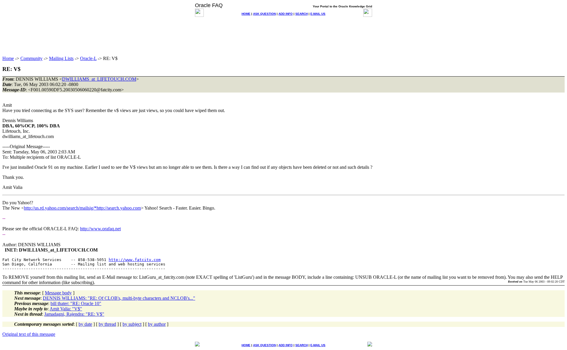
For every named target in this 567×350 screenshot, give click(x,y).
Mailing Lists (61, 58)
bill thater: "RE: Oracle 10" (75, 303)
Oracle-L (88, 58)
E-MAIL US (317, 13)
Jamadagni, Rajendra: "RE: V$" (74, 314)
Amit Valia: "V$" (66, 308)
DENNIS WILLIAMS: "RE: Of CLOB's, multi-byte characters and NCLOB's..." (119, 298)
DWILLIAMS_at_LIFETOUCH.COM (99, 79)
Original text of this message (28, 334)
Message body (58, 292)
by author (157, 324)
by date (85, 324)
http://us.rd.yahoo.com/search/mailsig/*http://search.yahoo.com (82, 207)
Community (31, 58)
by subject (132, 324)
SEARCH (301, 13)
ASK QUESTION (264, 13)
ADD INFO (285, 13)
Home (8, 58)
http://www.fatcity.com (135, 259)
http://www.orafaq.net (100, 228)
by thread (107, 324)
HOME (246, 13)
